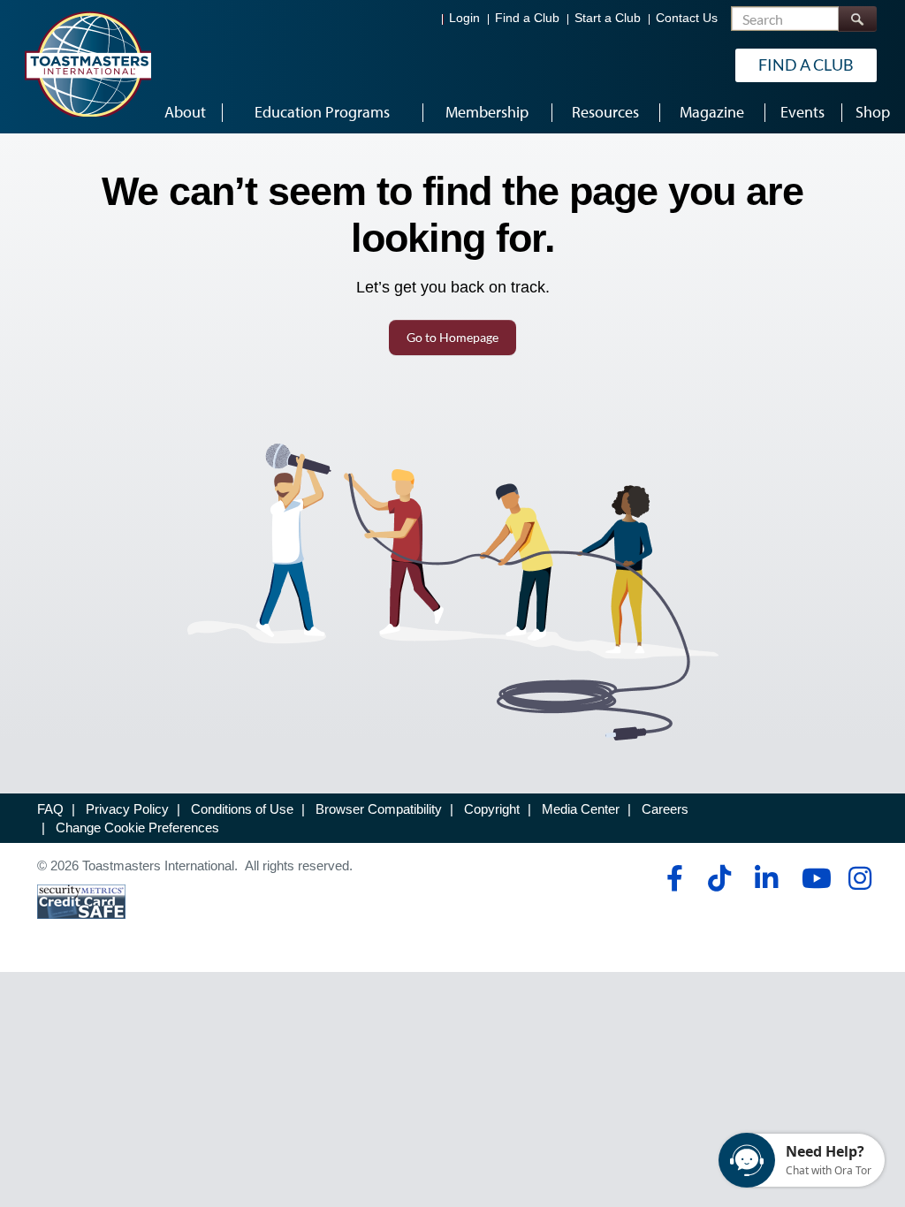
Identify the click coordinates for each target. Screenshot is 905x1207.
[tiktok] (719, 878)
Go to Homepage (452, 337)
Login (464, 18)
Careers (665, 808)
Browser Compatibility (379, 808)
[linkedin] (766, 878)
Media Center (581, 808)
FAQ (50, 808)
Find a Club (527, 18)
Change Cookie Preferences (137, 827)
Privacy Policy (127, 808)
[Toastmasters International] (87, 64)
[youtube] (813, 878)
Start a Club (607, 18)
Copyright (492, 808)
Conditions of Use (242, 808)
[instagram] (859, 878)
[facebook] (672, 878)
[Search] (857, 19)
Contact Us (687, 18)
